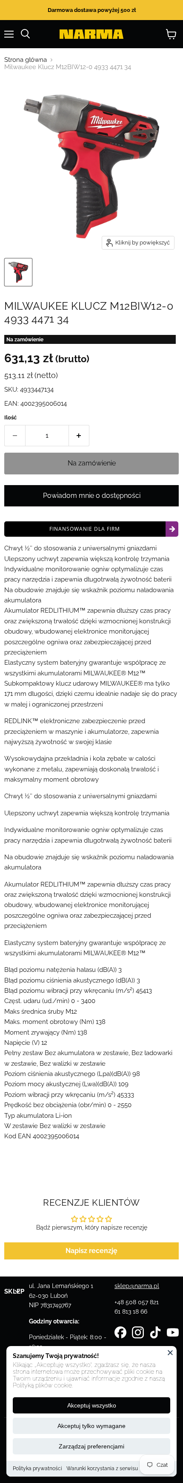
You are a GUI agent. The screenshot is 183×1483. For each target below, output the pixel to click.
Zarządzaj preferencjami (91, 1446)
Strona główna (25, 60)
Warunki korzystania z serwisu (102, 1468)
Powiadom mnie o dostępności (91, 495)
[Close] (170, 1352)
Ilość (10, 417)
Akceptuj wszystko (91, 1405)
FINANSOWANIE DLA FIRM (84, 528)
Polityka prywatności (37, 1468)
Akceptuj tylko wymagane (91, 1425)
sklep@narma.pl (136, 1285)
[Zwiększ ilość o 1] (79, 435)
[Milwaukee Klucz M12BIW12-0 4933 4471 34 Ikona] (18, 272)
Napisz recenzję (91, 1251)
